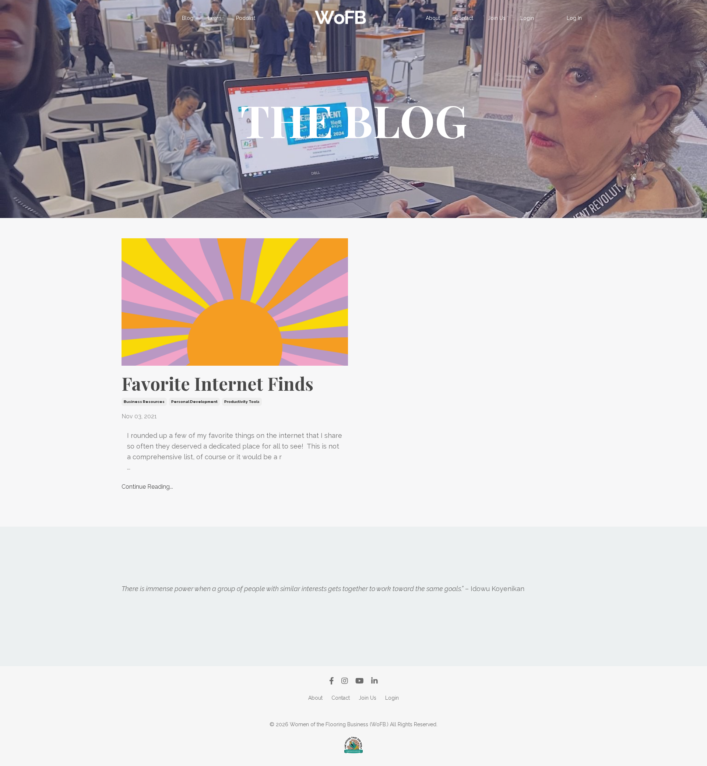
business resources (144, 402)
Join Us (497, 18)
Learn (214, 18)
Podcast (245, 18)
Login (527, 18)
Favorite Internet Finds (217, 383)
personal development (194, 402)
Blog (187, 18)
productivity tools (242, 402)
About (433, 18)
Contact (464, 18)
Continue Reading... (147, 486)
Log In (574, 18)
